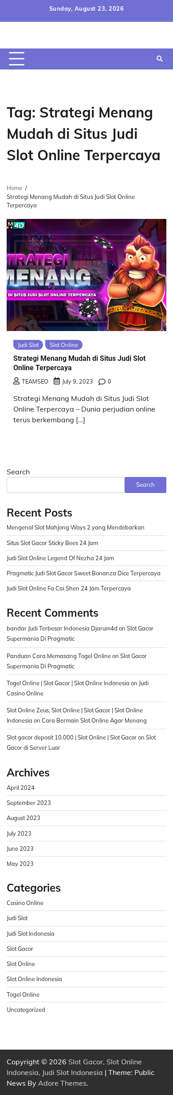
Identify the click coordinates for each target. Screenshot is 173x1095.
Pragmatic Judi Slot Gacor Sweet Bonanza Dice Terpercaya (84, 573)
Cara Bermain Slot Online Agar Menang (94, 720)
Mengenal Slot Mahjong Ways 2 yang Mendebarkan (76, 527)
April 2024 (21, 787)
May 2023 (20, 863)
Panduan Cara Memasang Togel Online (59, 655)
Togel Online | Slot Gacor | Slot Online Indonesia (68, 683)
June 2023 (20, 848)
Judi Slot (28, 344)
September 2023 (29, 802)
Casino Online (25, 902)
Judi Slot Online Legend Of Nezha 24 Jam (60, 558)
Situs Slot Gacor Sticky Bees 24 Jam (52, 542)
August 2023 (23, 817)
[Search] (159, 58)
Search (18, 471)
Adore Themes (62, 1083)
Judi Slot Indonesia (31, 933)
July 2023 (19, 833)
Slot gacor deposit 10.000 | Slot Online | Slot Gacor (72, 737)
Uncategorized (26, 1009)
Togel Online (23, 994)
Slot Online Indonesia (34, 978)
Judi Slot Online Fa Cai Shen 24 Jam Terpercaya (69, 588)
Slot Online (64, 344)
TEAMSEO (35, 381)
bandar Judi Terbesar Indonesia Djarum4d (62, 628)
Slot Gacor (20, 948)
